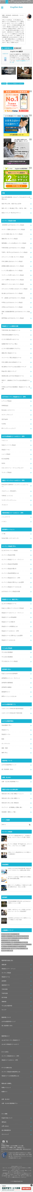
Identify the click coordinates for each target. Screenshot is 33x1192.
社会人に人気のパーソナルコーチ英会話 (13, 608)
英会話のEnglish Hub (18, 1181)
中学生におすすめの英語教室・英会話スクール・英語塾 (16, 388)
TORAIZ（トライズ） (8, 495)
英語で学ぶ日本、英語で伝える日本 (11, 203)
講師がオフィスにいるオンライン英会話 (13, 284)
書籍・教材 (5, 748)
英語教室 (3, 944)
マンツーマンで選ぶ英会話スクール (11, 357)
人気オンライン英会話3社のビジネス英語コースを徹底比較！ (19, 853)
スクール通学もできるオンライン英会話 (13, 279)
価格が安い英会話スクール (9, 353)
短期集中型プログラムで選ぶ (10, 344)
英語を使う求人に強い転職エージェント (13, 793)
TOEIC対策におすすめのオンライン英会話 (13, 247)
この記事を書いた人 (7, 48)
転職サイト (4, 1091)
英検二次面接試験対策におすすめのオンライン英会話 (16, 312)
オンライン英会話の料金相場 (10, 564)
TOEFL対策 (18, 2)
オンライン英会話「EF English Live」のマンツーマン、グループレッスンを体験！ (20, 844)
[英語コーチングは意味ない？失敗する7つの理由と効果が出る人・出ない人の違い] (4, 888)
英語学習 (3, 934)
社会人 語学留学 (19, 936)
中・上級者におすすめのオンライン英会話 (13, 298)
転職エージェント (6, 1087)
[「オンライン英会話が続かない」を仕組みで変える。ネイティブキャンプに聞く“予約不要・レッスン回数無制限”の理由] (4, 838)
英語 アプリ (4, 946)
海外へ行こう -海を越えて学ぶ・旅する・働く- (14, 208)
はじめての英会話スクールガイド (10, 1044)
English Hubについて (7, 1118)
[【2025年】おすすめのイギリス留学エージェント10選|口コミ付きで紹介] (4, 921)
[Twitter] (5, 58)
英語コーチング (28, 944)
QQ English (5, 419)
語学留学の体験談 (6, 687)
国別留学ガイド (6, 691)
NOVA (3, 463)
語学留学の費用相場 (7, 682)
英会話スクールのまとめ (8, 640)
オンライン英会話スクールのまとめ (11, 587)
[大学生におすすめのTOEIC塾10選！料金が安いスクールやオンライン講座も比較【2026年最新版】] (4, 871)
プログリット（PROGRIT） (9, 491)
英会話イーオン (6, 449)
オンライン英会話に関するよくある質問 (13, 582)
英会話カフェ (5, 730)
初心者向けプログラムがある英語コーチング (14, 366)
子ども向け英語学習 (7, 1005)
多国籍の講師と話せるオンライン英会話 (13, 266)
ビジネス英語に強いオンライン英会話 (12, 234)
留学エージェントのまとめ (9, 696)
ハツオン (4, 521)
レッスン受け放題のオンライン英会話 (12, 270)
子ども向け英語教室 (7, 656)
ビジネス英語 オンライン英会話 (8, 936)
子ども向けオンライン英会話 (10, 661)
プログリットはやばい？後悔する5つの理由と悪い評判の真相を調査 (19, 877)
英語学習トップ (1, 1)
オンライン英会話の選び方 (9, 568)
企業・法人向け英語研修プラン (10, 781)
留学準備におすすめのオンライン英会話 (13, 318)
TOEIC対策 (15, 2)
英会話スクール (4, 1)
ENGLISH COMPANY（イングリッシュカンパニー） (15, 485)
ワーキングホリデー (6, 948)
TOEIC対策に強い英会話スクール (11, 330)
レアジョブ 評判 (22, 946)
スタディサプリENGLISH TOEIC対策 (12, 713)
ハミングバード (6, 517)
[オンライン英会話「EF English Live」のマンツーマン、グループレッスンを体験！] (4, 847)
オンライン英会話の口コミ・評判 (11, 577)
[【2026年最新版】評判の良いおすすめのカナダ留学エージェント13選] (4, 904)
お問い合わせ (5, 1126)
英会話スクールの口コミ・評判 (10, 631)
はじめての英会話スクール (9, 603)
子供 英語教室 (14, 948)
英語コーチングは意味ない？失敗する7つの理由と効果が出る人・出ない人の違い (19, 886)
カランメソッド (17, 942)
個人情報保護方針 (6, 1130)
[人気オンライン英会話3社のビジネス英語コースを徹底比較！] (4, 855)
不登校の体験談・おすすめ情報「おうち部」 (12, 1145)
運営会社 (4, 1122)
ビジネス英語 (16, 934)
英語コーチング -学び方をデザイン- (11, 212)
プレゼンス (5, 504)
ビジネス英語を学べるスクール (10, 339)
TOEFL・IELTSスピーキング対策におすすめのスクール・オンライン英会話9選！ (19, 910)
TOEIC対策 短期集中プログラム (10, 334)
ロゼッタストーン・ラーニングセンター (13, 467)
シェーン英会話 (6, 454)
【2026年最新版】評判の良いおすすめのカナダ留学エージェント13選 (19, 902)
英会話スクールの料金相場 (9, 617)
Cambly (4, 83)
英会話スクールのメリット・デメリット (13, 612)
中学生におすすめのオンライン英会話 (12, 302)
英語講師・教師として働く (9, 812)
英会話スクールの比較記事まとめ (10, 1075)
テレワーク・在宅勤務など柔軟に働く (12, 807)
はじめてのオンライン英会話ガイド (11, 1040)
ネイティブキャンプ (7, 414)
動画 (3, 739)
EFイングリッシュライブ (9, 428)
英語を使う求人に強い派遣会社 (10, 802)
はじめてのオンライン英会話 (10, 550)
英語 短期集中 (9, 934)
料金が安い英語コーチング (9, 371)
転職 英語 (4, 950)
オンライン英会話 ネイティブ (13, 944)
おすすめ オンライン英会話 (7, 942)
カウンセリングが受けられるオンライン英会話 (14, 288)
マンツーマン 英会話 (6, 940)
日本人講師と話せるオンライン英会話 (12, 261)
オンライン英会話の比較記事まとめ (11, 1071)
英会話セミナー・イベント (9, 968)
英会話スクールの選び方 (8, 622)
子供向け (26, 2)
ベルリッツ (5, 440)
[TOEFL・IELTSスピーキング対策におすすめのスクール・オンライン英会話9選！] (4, 912)
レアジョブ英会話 (6, 401)
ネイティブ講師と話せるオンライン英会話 (13, 229)
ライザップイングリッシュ (9, 500)
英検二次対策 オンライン (12, 938)
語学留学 (4, 981)
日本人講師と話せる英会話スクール (11, 362)
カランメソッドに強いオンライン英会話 (13, 256)
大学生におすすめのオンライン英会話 (12, 307)
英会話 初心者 (24, 942)
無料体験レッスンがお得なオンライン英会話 (14, 243)
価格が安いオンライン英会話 (10, 238)
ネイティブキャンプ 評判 (13, 946)
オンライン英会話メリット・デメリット (13, 559)
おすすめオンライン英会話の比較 (11, 591)
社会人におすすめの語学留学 (10, 673)
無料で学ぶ (5, 752)
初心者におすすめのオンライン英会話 (12, 293)
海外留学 (21, 944)
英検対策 (23, 2)
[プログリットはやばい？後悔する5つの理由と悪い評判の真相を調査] (4, 880)
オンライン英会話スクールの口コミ (16, 83)
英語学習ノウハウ (29, 1)
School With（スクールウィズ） (10, 538)
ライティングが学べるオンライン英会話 (13, 275)
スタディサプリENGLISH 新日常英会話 (12, 708)
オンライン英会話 (7, 1)
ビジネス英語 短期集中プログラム (11, 348)
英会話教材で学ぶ (6, 725)
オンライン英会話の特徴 (8, 555)
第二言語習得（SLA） (8, 769)
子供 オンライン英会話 (22, 948)
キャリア (31, 2)
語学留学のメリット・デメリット (11, 678)
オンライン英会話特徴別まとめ (10, 573)
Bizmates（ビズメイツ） (8, 410)
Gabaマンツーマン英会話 (9, 445)
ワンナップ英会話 (6, 472)
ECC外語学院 (5, 458)
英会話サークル (6, 734)
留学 (9, 1)
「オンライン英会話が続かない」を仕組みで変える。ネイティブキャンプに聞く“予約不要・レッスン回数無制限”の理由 (19, 836)
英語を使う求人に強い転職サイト (11, 798)
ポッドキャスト (6, 743)
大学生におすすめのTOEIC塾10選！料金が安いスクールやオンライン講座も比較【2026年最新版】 (19, 869)
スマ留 (3, 533)
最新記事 (4, 964)
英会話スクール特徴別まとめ (10, 626)
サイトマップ (5, 1134)
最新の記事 (18, 48)
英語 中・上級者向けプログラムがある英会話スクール (16, 381)
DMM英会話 (5, 405)
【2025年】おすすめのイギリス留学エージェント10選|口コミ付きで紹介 (19, 918)
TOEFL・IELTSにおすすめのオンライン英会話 (14, 252)
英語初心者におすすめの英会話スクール (13, 376)
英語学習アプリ (12, 1)
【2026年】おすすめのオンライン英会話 (13, 225)
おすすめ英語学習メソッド (9, 764)
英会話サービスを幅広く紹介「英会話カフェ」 (13, 1147)
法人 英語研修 (10, 950)
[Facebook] (5, 60)
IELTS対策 (20, 2)
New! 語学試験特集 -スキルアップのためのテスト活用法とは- (16, 198)
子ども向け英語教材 (7, 652)
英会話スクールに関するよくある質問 (12, 635)
